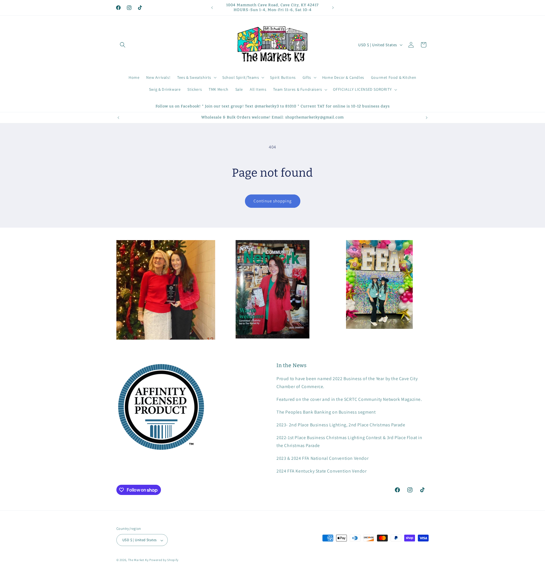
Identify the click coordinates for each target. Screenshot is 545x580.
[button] (122, 45)
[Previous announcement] (212, 7)
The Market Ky (138, 560)
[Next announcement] (333, 7)
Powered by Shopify (164, 560)
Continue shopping (272, 201)
